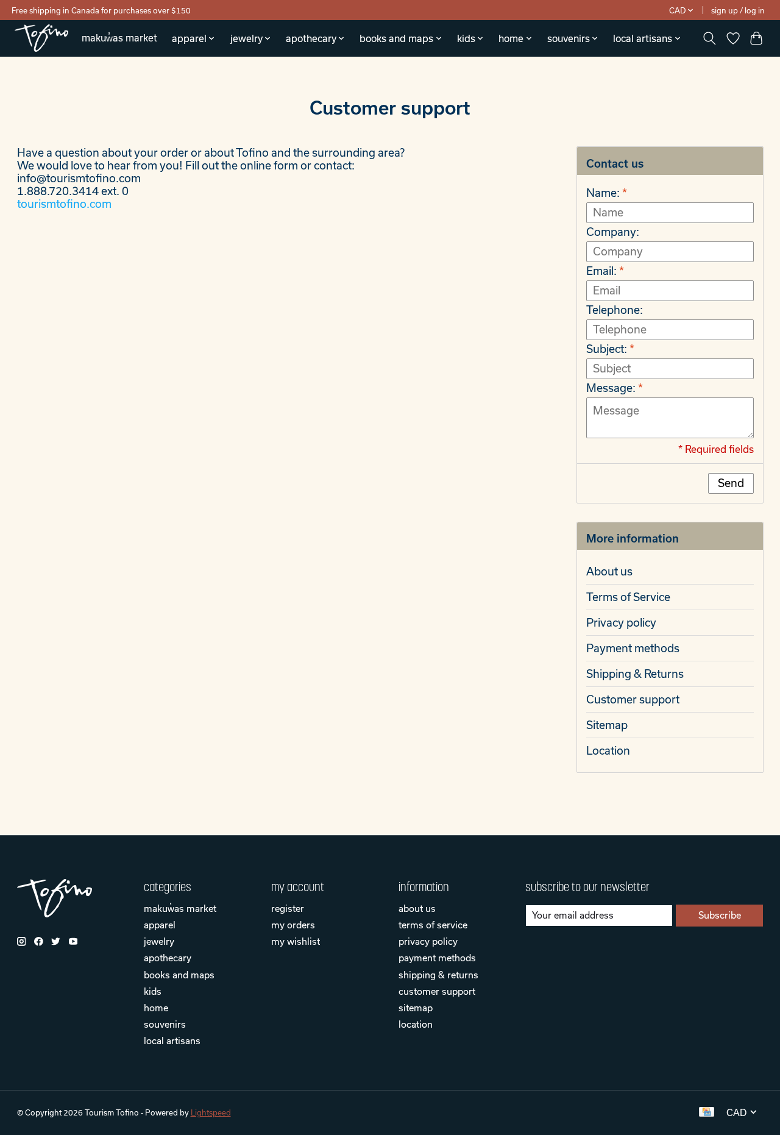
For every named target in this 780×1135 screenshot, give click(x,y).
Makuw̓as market (119, 37)
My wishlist (295, 941)
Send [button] (731, 483)
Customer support (632, 699)
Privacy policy (621, 622)
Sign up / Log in (738, 10)
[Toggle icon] (709, 38)
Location (608, 750)
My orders (293, 924)
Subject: (610, 349)
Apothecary (167, 957)
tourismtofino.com (64, 203)
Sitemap (607, 725)
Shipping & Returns (635, 673)
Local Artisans (172, 1040)
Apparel (160, 924)
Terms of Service (628, 597)
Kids (152, 991)
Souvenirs (165, 1024)
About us (609, 571)
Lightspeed (211, 1112)
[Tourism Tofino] (41, 38)
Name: (606, 193)
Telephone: (614, 310)
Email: (605, 271)
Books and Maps (179, 974)
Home (156, 1007)
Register (287, 908)
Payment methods (632, 648)
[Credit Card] (706, 1112)
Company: (612, 232)
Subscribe (719, 914)
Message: (614, 388)
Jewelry (159, 941)
